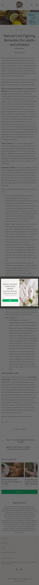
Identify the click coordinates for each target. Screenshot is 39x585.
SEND (10, 300)
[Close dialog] (37, 280)
